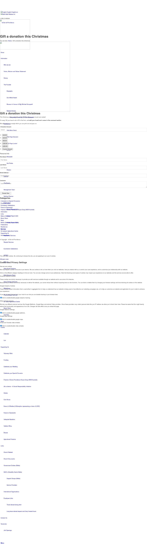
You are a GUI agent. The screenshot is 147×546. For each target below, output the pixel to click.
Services (3, 229)
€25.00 (5, 138)
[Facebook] (1, 3)
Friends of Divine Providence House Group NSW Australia (17, 210)
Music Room (4, 218)
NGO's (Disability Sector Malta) (10, 222)
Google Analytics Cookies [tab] (7, 286)
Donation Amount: (6, 127)
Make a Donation (5, 216)
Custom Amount (7, 149)
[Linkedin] (1, 8)
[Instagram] (1, 6)
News (2, 220)
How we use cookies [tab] (6, 266)
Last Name (3, 165)
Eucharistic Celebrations (8, 205)
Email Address (4, 172)
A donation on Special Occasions (10, 201)
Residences (4, 227)
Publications (4, 225)
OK (1, 259)
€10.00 (5, 135)
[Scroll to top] (0, 252)
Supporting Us (5, 233)
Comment (3, 180)
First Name (3, 157)
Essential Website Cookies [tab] (8, 276)
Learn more (5, 259)
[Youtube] (1, 1)
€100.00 (5, 143)
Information (4, 212)
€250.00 (5, 146)
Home (10, 41)
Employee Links (5, 203)
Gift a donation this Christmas (24, 36)
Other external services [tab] (7, 301)
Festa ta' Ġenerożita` (7, 207)
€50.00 (5, 140)
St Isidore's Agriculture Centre (9, 231)
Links (2, 214)
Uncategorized (5, 235)
